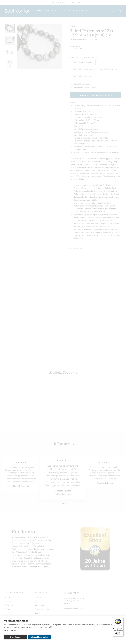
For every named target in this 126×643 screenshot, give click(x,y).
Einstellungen (15, 637)
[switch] (117, 633)
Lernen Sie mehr (10, 630)
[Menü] (122, 618)
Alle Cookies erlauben (39, 637)
